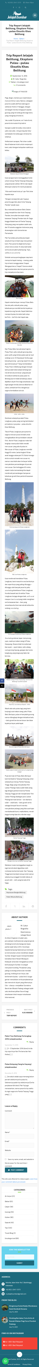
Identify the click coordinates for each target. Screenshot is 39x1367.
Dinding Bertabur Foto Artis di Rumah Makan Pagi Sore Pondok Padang (22, 1321)
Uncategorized (22, 82)
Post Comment (17, 1170)
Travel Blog (9, 1233)
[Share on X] (2, 686)
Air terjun (8, 1196)
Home (16, 39)
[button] (5, 1361)
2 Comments (21, 85)
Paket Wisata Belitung (14, 897)
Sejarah (7, 1222)
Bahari (21, 39)
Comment (8, 1111)
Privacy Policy (27, 1364)
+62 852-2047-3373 (13, 1290)
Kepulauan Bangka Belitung (15, 892)
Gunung (7, 1212)
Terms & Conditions (13, 1364)
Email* (7, 1141)
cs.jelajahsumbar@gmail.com (16, 1294)
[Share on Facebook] (2, 680)
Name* (7, 1132)
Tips (6, 1228)
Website (8, 1150)
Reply (31, 1042)
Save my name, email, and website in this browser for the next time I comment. (19, 1162)
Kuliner (7, 1217)
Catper (7, 1207)
